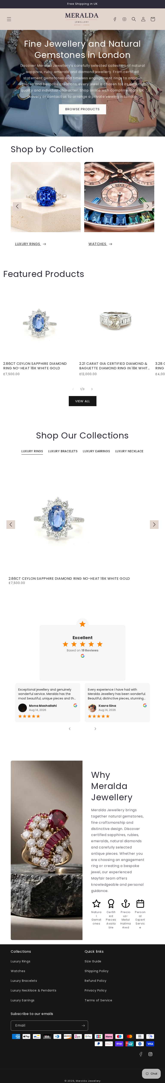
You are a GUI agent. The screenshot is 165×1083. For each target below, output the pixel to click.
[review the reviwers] (75, 706)
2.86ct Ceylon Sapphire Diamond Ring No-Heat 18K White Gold (35, 366)
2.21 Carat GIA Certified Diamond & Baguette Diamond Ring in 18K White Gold (114, 366)
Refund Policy (96, 981)
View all (82, 401)
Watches (98, 244)
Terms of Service (98, 1000)
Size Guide (93, 961)
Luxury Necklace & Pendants (34, 990)
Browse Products (82, 109)
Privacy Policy (96, 990)
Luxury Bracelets (63, 451)
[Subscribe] (83, 1026)
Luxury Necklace (129, 451)
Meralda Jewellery (88, 1081)
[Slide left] (73, 389)
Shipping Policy (97, 971)
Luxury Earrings (96, 451)
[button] (9, 19)
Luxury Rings (28, 244)
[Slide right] (92, 389)
